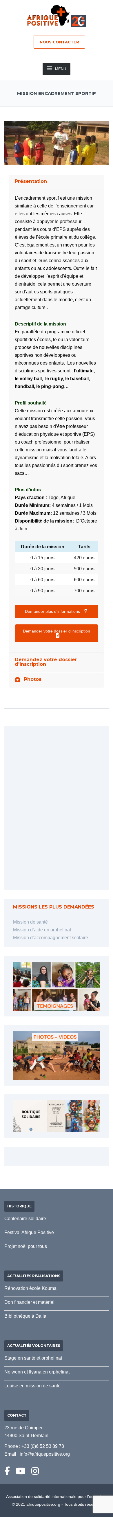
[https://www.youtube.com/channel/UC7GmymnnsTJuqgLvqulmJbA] (20, 1471)
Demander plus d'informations (53, 611)
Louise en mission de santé (32, 1385)
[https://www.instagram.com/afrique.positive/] (35, 1471)
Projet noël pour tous (25, 1246)
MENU (60, 69)
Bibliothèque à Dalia (25, 1316)
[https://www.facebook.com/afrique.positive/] (7, 1471)
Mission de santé (30, 922)
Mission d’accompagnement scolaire (50, 937)
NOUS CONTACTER (59, 42)
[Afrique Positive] (48, 14)
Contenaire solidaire (25, 1218)
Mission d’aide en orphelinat (42, 929)
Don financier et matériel (29, 1302)
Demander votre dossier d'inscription (56, 631)
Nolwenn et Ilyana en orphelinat (37, 1371)
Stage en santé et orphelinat (33, 1358)
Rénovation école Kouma (30, 1288)
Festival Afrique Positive (29, 1232)
